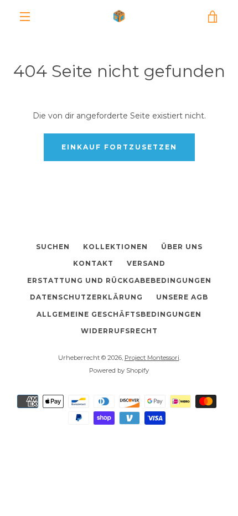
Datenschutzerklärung (86, 297)
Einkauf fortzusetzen (119, 147)
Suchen (53, 246)
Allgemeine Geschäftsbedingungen (119, 314)
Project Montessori (152, 358)
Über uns (182, 246)
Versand (146, 263)
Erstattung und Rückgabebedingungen (119, 280)
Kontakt (93, 263)
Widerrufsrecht (119, 331)
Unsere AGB (182, 297)
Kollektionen (115, 246)
